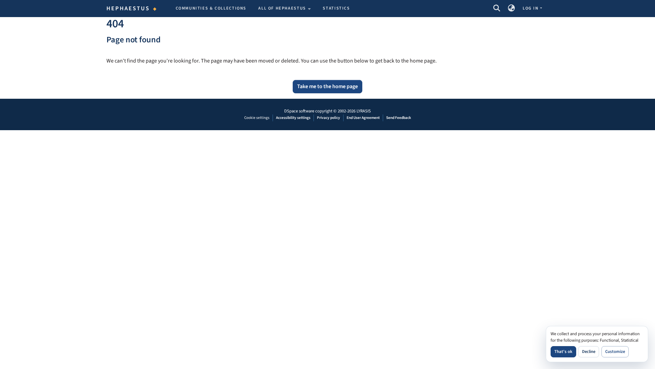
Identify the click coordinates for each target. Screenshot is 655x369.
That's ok (563, 351)
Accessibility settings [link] (293, 117)
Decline (588, 351)
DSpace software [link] (299, 111)
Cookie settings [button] (257, 117)
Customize (615, 351)
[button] (496, 8)
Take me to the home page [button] (327, 86)
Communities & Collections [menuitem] (211, 8)
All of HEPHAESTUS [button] (282, 8)
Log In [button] (531, 8)
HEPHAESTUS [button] (128, 8)
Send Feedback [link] (398, 117)
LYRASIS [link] (363, 111)
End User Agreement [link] (363, 117)
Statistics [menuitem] (336, 8)
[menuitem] (284, 8)
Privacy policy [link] (328, 117)
